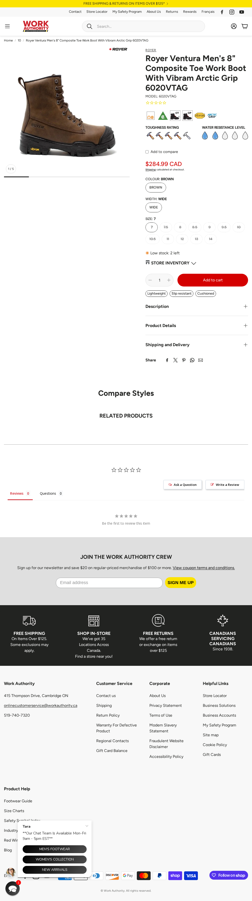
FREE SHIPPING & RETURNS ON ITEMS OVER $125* (124, 3)
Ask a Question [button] (185, 484)
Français (208, 12)
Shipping (150, 169)
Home (8, 40)
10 (19, 40)
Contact (75, 12)
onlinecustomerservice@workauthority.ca (40, 705)
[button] (143, 26)
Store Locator (97, 12)
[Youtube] (241, 12)
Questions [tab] (48, 493)
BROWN (155, 187)
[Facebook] (222, 12)
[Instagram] (231, 12)
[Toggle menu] (7, 26)
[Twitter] (175, 360)
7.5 (166, 227)
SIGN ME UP (181, 582)
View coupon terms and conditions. (204, 567)
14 (210, 239)
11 (168, 239)
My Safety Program (127, 12)
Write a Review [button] (227, 484)
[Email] (200, 360)
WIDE (153, 207)
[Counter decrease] (150, 280)
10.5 (152, 239)
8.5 (194, 227)
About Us (154, 12)
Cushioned (205, 293)
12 (182, 239)
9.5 (224, 227)
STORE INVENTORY (170, 262)
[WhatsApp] (192, 360)
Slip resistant (181, 293)
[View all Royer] (118, 49)
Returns (172, 12)
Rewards (190, 12)
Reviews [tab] (16, 493)
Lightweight (156, 293)
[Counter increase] (168, 280)
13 (196, 239)
